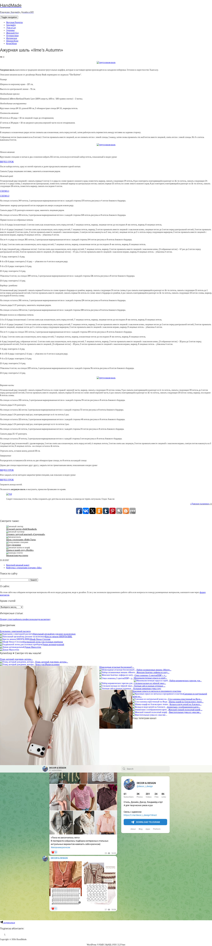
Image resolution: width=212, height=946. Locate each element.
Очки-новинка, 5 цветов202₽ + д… (151, 675)
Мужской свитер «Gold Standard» (21, 529)
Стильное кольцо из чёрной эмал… (150, 683)
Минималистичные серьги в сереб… (150, 678)
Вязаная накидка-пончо (17, 555)
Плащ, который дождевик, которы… (16, 659)
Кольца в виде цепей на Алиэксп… (185, 704)
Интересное (11, 38)
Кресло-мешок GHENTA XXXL (58, 636)
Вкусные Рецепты (14, 22)
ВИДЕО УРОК (7, 161)
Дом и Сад (11, 27)
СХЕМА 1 (4, 191)
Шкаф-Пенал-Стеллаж (40, 639)
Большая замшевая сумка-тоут (147, 688)
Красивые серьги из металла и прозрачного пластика (157, 691)
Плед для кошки (13, 545)
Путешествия (12, 35)
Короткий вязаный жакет (17, 565)
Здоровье (10, 30)
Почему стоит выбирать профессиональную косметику (25, 619)
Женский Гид (12, 33)
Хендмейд (11, 25)
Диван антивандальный (53, 644)
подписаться (9, 922)
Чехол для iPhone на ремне (47, 664)
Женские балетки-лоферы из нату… (153, 672)
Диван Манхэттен (33, 647)
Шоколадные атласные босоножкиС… (116, 667)
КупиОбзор (11, 43)
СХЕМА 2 (4, 196)
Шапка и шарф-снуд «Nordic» (20, 550)
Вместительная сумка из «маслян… (185, 712)
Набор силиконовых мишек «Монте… (154, 669)
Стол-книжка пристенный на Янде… (185, 699)
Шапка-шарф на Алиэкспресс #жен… (186, 701)
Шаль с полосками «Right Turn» (21, 539)
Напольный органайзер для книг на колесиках (54, 634)
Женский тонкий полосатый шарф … (185, 709)
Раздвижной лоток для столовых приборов (43, 642)
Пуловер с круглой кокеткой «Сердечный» (25, 534)
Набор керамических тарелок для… (185, 680)
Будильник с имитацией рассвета (15, 631)
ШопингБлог (12, 41)
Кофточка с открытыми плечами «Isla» (24, 567)
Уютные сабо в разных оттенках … (149, 686)
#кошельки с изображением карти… (183, 707)
